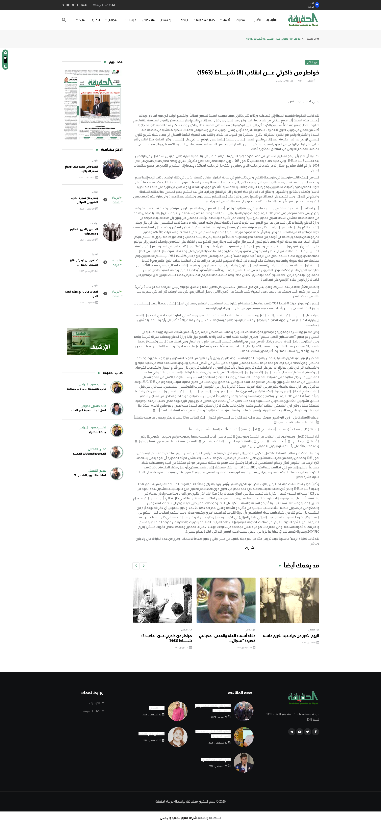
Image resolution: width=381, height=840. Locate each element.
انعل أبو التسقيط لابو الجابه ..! (87, 410)
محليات (240, 19)
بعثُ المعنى (157, 708)
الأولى (257, 19)
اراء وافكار (166, 19)
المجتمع (113, 19)
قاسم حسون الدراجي (92, 384)
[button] (143, 565)
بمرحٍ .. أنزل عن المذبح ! (216, 759)
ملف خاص (148, 19)
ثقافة (226, 19)
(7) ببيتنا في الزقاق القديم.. (171, 636)
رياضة (184, 19)
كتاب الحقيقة (91, 710)
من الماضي (313, 629)
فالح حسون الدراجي (93, 405)
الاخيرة (96, 19)
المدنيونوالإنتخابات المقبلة (89, 453)
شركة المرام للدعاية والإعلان (178, 817)
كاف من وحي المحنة (152, 733)
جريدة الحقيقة (164, 801)
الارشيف (94, 702)
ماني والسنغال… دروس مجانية (86, 388)
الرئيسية (271, 19)
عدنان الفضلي (97, 449)
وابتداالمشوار (97, 432)
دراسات (131, 19)
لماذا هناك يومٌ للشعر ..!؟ (90, 475)
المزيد (82, 19)
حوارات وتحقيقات (204, 19)
